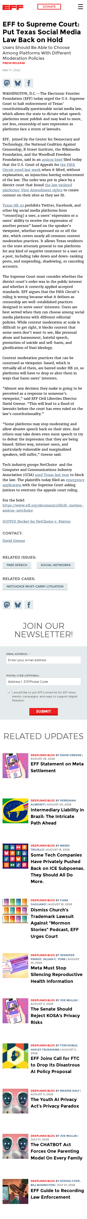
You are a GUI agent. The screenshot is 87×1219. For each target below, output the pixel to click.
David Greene (14, 541)
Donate (49, 6)
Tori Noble (68, 1045)
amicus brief (52, 159)
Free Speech (17, 565)
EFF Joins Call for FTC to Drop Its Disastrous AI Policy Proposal (55, 1065)
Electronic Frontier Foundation (14, 7)
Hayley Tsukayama (45, 1049)
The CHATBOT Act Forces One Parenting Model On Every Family (56, 1151)
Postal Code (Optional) (22, 675)
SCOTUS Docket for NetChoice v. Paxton (37, 521)
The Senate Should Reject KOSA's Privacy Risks (55, 1015)
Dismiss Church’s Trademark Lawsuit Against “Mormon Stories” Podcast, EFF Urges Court (55, 923)
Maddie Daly (69, 1090)
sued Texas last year (52, 475)
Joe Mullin (68, 1000)
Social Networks (56, 565)
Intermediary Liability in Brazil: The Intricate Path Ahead (57, 816)
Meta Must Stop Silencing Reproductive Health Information (57, 974)
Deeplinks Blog (43, 755)
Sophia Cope (70, 1181)
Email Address (16, 653)
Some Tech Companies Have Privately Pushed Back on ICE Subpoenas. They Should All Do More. (57, 868)
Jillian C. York (54, 959)
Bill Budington (43, 1185)
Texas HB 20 (14, 205)
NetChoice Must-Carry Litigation (35, 586)
